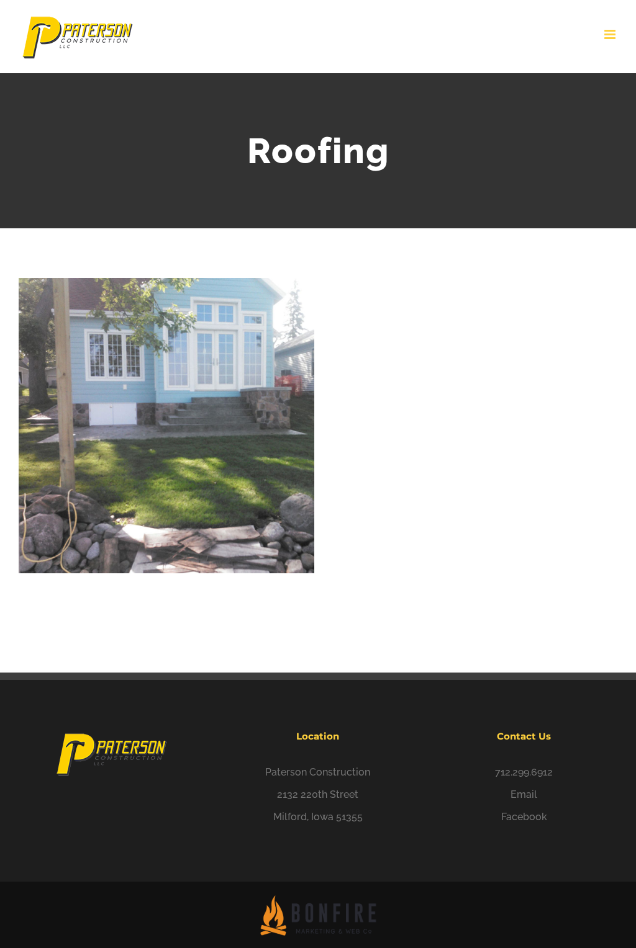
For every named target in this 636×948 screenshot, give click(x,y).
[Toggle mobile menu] (610, 34)
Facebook (524, 817)
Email (524, 794)
